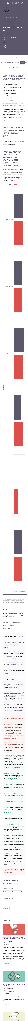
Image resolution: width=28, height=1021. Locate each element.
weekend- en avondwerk (19, 118)
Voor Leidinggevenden (9, 625)
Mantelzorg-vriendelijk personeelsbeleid (10, 36)
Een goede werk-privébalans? (13, 57)
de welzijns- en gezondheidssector (11, 169)
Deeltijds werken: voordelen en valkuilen (12, 895)
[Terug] (22, 3)
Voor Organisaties (8, 628)
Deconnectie (6, 908)
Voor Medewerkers (15, 622)
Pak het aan (14, 687)
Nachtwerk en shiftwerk (9, 33)
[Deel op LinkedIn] (4, 46)
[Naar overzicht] (8, 3)
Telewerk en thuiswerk (8, 888)
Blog (17, 67)
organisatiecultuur (12, 699)
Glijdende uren (17, 901)
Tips (26, 62)
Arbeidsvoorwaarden (8, 905)
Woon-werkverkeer (7, 901)
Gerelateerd (12, 67)
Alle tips (5, 622)
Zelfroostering (18, 905)
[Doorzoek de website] (12, 3)
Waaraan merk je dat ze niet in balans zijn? (10, 62)
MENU (4, 3)
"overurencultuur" (8, 727)
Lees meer (7, 963)
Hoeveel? (22, 62)
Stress (5, 39)
